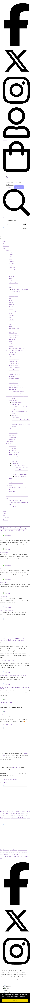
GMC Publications (13, 283)
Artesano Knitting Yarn (14, 370)
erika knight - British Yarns (15, 374)
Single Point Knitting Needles (19, 465)
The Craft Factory (13, 339)
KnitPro (10, 298)
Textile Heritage (12, 337)
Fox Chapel (21, 813)
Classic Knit (18, 811)
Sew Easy (11, 330)
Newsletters (6, 517)
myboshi (11, 309)
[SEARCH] (24, 223)
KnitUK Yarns (12, 376)
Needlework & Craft (13, 437)
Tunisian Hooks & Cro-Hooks (16, 483)
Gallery (4, 522)
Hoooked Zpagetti (13, 296)
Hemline (11, 287)
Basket (10, 187)
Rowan (10, 326)
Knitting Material (13, 507)
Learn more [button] (22, 996)
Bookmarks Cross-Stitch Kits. (19, 402)
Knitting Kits (11, 430)
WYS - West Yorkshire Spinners (16, 391)
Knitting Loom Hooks (14, 452)
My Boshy (19, 818)
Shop (4, 248)
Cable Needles (12, 446)
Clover (10, 265)
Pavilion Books (12, 315)
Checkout (19, 187)
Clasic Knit (11, 263)
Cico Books (11, 261)
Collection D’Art (12, 270)
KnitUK (10, 300)
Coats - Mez (12, 267)
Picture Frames (15, 417)
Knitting (10, 489)
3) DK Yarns (11, 356)
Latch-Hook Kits (12, 435)
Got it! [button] (15, 1000)
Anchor (10, 252)
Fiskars (10, 278)
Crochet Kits (12, 398)
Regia (10, 324)
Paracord (11, 493)
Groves (10, 285)
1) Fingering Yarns (13, 352)
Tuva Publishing (13, 343)
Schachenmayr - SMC (14, 328)
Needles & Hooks (10, 443)
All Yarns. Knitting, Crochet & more (14, 350)
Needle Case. (15, 415)
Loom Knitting (12, 491)
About (4, 241)
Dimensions (11, 272)
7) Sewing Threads (13, 365)
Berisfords (11, 256)
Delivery (5, 511)
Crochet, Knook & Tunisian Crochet (17, 487)
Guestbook (5, 520)
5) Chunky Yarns (13, 361)
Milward (11, 306)
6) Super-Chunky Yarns (14, 363)
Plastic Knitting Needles (20, 476)
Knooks (10, 478)
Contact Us (5, 513)
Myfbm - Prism (12, 311)
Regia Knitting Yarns (13, 383)
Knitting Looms (9, 441)
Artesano (11, 254)
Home (4, 243)
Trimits (10, 341)
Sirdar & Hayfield (13, 333)
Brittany (10, 259)
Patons (10, 313)
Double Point (15, 461)
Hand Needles (12, 450)
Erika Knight (12, 276)
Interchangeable (16, 463)
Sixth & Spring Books (14, 335)
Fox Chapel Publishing (14, 280)
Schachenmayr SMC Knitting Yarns (17, 387)
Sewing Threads (13, 509)
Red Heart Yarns (12, 380)
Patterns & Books (10, 485)
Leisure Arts (11, 304)
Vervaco (11, 346)
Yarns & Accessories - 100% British (17, 393)
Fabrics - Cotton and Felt (15, 500)
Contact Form (16, 767)
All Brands (8, 250)
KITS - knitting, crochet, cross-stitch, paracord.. (17, 396)
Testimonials (6, 246)
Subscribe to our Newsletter (11, 779)
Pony (10, 317)
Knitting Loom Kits (13, 433)
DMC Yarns (11, 372)
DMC (10, 274)
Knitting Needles (13, 454)
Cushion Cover (15, 404)
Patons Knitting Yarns (14, 378)
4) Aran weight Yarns (14, 359)
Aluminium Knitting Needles (21, 467)
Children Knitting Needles (21, 474)
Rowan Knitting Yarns (14, 385)
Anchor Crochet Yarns (14, 367)
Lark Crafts (11, 302)
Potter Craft (11, 320)
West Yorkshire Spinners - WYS (16, 348)
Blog (4, 515)
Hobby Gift (11, 293)
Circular (14, 459)
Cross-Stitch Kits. (13, 400)
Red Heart (11, 322)
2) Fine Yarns (12, 354)
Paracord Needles (13, 480)
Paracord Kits (12, 439)
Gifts (10, 428)
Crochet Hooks (12, 448)
